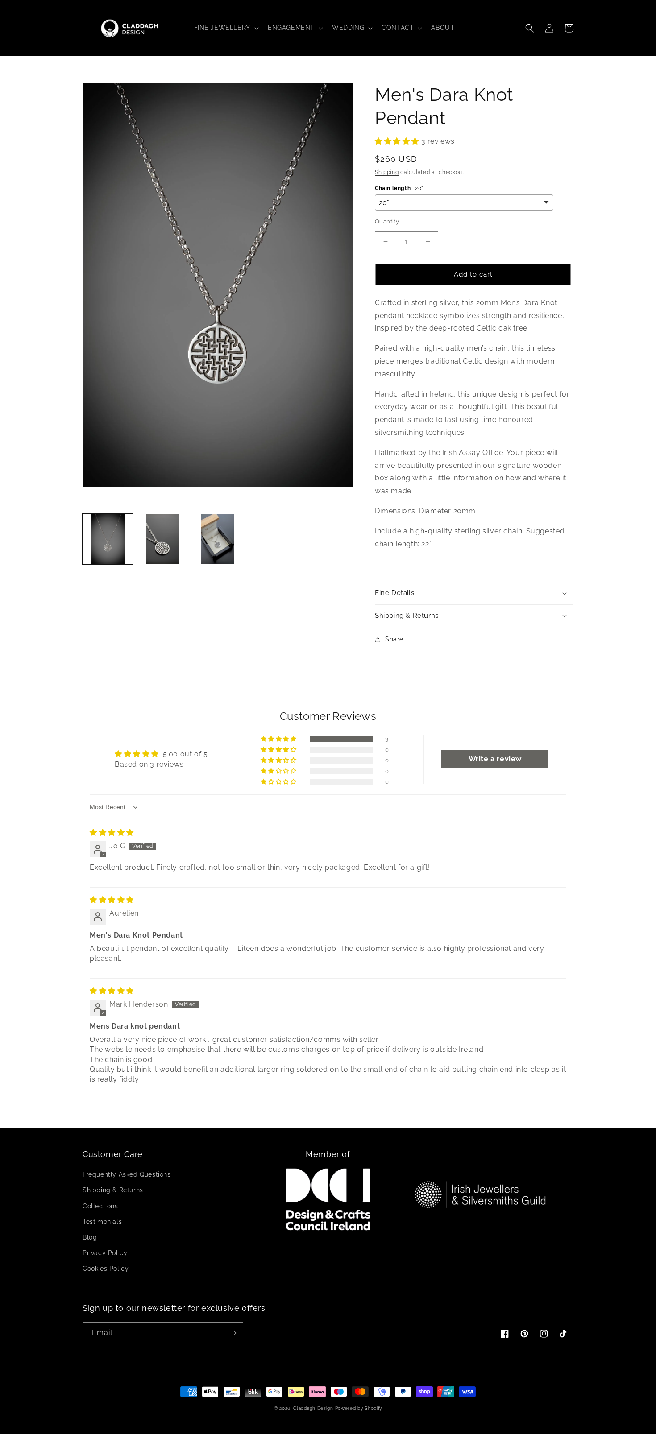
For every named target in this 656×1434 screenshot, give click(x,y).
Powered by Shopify (358, 1408)
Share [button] (394, 639)
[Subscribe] (233, 1332)
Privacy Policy (105, 1252)
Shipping (387, 172)
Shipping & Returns (113, 1190)
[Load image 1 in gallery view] (108, 539)
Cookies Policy (106, 1268)
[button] (225, 27)
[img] (112, 832)
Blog (90, 1237)
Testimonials (102, 1221)
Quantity (387, 221)
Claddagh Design (313, 1408)
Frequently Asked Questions (127, 1174)
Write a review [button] (495, 759)
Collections (100, 1206)
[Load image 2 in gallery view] (162, 539)
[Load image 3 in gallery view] (217, 539)
